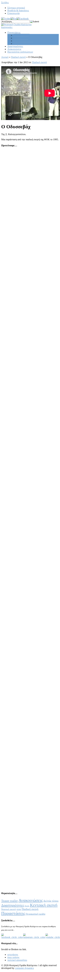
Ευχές (27, 906)
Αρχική (4, 57)
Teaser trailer (9, 900)
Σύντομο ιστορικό (16, 7)
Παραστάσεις (13, 32)
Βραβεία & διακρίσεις (18, 10)
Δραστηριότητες (15, 46)
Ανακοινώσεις (14, 49)
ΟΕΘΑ (18, 909)
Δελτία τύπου (50, 900)
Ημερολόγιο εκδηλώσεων (20, 52)
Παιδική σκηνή (21, 40)
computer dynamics (24, 968)
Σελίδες (5, 2)
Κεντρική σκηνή (22, 35)
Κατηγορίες (6, 27)
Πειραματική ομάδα (23, 43)
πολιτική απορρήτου (17, 960)
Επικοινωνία (13, 13)
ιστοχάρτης (12, 954)
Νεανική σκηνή (21, 38)
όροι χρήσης (13, 957)
